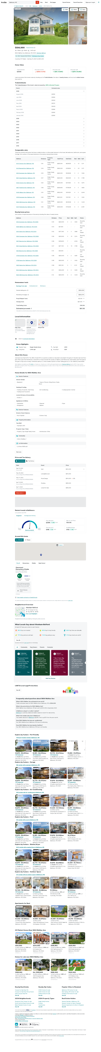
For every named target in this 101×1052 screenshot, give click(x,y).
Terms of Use (57, 1029)
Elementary (26, 563)
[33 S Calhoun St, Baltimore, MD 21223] (76, 883)
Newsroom (44, 1029)
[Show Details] (84, 91)
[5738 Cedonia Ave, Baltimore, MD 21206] (77, 911)
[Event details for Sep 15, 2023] (84, 469)
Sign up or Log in (90, 2)
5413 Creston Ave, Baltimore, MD (25, 163)
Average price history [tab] (30, 515)
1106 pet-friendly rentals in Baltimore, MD (27, 737)
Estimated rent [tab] (33, 286)
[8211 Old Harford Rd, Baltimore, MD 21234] (23, 938)
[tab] (20, 461)
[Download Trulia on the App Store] (23, 1024)
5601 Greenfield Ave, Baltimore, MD (25, 178)
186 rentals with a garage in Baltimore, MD (28, 765)
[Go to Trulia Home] (4, 2)
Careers (40, 1029)
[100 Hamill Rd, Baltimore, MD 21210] (23, 746)
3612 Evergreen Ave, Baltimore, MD (25, 173)
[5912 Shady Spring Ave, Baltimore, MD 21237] (77, 938)
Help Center (44, 1039)
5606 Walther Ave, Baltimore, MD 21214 (26, 226)
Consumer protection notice (37, 1018)
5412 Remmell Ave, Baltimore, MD (25, 168)
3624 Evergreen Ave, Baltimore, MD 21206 (27, 236)
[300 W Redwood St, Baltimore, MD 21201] (76, 746)
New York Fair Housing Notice (20, 1017)
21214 (40, 6)
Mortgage (53, 2)
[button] (37, 2)
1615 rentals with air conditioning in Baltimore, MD (30, 792)
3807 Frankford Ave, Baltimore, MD (25, 187)
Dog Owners (33, 647)
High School (42, 563)
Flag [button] (28, 672)
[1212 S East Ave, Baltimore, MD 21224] (41, 883)
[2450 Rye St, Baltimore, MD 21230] (58, 746)
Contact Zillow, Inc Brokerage (21, 1020)
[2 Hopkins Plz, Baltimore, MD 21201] (58, 773)
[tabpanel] (50, 300)
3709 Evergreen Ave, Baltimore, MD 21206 (27, 255)
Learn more (70, 600)
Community (24, 647)
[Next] (85, 750)
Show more (19, 493)
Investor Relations (50, 1029)
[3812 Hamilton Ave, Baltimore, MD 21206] (23, 965)
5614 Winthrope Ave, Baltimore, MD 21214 (27, 270)
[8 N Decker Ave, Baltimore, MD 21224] (41, 938)
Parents (42, 647)
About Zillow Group (25, 1029)
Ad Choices (80, 1029)
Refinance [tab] (43, 286)
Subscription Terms (64, 1029)
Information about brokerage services (25, 1018)
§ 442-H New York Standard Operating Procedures (24, 1016)
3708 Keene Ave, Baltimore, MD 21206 (26, 260)
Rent (46, 2)
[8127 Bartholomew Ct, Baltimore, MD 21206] (59, 938)
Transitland (33, 1010)
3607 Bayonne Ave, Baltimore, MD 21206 (27, 241)
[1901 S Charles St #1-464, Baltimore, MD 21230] (76, 828)
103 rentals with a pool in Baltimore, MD (27, 820)
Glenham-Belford (41, 53)
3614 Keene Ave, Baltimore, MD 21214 (26, 231)
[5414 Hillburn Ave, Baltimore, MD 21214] (59, 965)
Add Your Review (50, 678)
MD (30, 6)
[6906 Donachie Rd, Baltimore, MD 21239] (23, 911)
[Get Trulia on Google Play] (34, 1024)
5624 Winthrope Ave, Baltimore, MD (25, 202)
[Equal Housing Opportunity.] (32, 1039)
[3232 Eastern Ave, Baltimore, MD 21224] (23, 883)
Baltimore (35, 6)
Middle (34, 563)
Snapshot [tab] (19, 515)
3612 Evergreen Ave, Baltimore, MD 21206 (27, 222)
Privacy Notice (74, 1029)
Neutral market (29, 530)
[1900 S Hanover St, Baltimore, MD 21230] (76, 773)
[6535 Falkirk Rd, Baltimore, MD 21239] (59, 911)
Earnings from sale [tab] (21, 286)
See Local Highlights (31, 613)
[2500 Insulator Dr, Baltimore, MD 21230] (41, 746)
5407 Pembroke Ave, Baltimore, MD (25, 207)
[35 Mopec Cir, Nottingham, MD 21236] (41, 911)
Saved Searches (78, 2)
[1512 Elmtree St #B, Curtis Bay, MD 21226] (58, 883)
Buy (41, 2)
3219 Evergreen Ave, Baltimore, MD (25, 197)
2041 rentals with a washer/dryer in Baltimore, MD (30, 847)
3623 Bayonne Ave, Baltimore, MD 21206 (27, 251)
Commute (50, 647)
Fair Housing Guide (34, 1029)
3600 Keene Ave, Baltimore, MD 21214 (26, 265)
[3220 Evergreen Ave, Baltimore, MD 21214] (41, 965)
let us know (62, 1035)
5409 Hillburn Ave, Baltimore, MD (25, 192)
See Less (19, 452)
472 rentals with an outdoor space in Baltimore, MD (30, 874)
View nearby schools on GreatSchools (27, 597)
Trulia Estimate (22, 85)
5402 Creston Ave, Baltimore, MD (25, 183)
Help (70, 1029)
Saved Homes (66, 2)
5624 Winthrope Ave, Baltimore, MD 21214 (27, 275)
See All (18, 640)
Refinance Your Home (38, 56)
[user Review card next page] (86, 663)
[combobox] (23, 2)
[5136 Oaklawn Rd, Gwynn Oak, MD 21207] (58, 800)
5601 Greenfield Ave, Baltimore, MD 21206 (27, 246)
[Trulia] (16, 1024)
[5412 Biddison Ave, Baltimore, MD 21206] (77, 965)
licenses (54, 1013)
